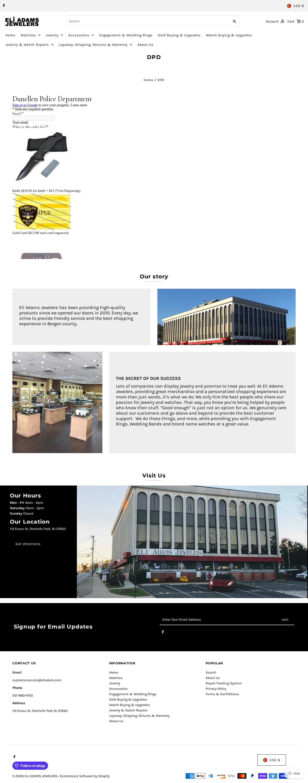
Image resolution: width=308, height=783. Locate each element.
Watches (28, 35)
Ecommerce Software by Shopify (85, 776)
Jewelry (52, 35)
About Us (146, 45)
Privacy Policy (216, 689)
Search (211, 672)
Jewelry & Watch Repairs (27, 45)
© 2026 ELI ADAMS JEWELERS (35, 776)
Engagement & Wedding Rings (125, 35)
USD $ (298, 6)
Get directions (28, 544)
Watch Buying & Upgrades (229, 35)
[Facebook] (3, 5)
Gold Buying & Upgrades (179, 35)
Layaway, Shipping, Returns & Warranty (93, 45)
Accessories (78, 35)
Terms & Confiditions (222, 694)
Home (10, 35)
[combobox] (148, 21)
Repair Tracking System (224, 683)
